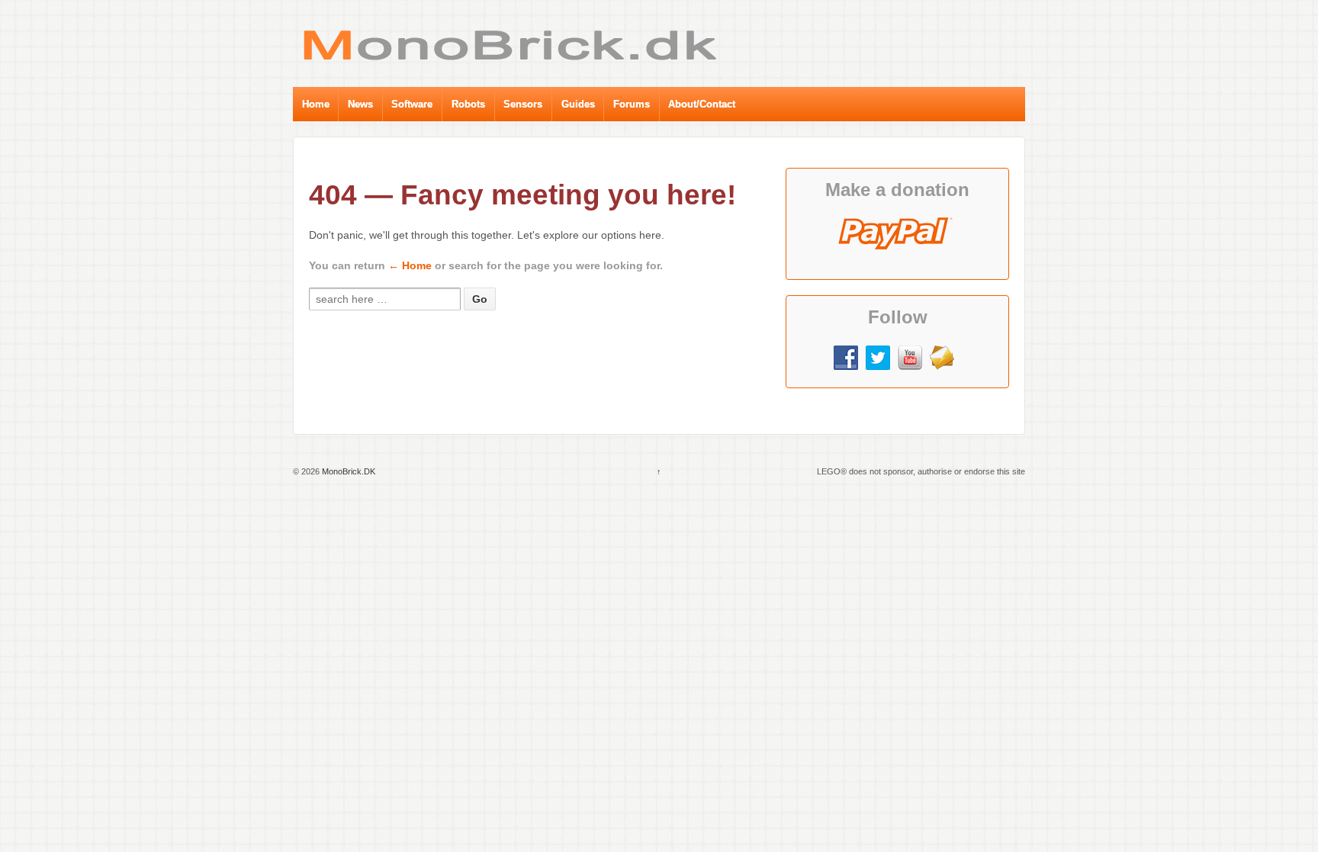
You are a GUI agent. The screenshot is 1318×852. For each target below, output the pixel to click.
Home (316, 104)
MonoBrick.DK (347, 471)
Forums (631, 104)
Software (411, 104)
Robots (468, 104)
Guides (578, 104)
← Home (410, 265)
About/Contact (701, 104)
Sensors (522, 104)
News (360, 104)
